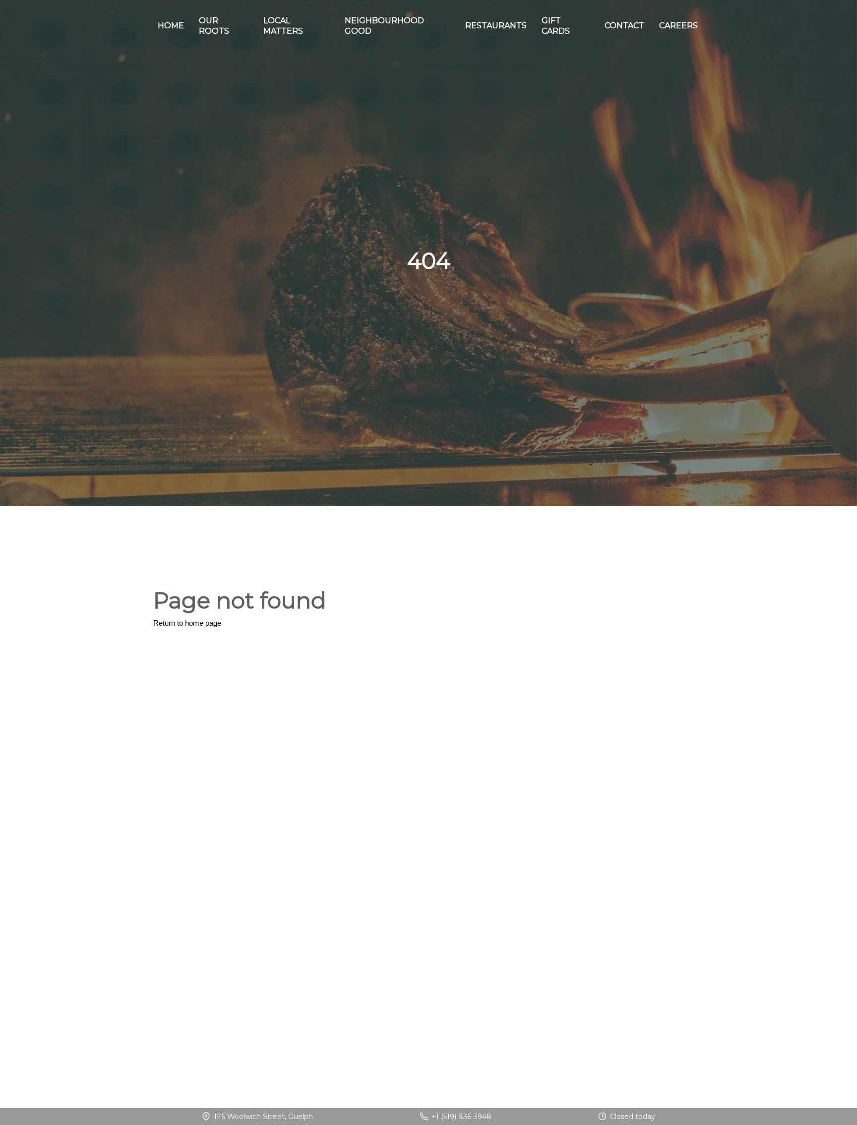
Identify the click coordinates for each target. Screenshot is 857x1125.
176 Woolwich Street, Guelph (263, 1116)
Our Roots (214, 26)
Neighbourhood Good (384, 26)
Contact (624, 25)
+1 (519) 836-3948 (461, 1116)
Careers (678, 25)
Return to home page (187, 623)
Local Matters (283, 26)
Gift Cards (556, 26)
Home (171, 25)
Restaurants (496, 25)
